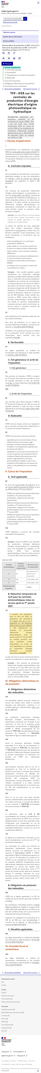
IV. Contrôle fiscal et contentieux (15, 86)
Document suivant (30, 89)
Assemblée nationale (7, 1009)
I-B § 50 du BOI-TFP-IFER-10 (17, 355)
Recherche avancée (10, 22)
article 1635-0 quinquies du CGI (20, 487)
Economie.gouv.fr (6, 1025)
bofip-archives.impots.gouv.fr (10, 1002)
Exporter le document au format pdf (3, 53)
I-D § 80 (16, 337)
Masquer (8, 64)
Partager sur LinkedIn (14, 58)
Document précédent (12, 89)
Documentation (6, 999)
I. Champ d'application (12, 67)
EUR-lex (4, 1022)
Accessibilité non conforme (9, 1061)
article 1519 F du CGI (20, 195)
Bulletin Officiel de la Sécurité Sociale (12, 1012)
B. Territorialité (10, 72)
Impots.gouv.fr (6, 1028)
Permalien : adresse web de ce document (14, 53)
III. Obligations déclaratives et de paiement (18, 83)
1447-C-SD (19, 853)
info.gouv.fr (6, 1052)
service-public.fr (18, 1052)
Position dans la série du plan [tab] (12, 37)
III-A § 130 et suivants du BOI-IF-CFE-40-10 (22, 923)
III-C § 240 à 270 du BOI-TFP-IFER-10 (22, 941)
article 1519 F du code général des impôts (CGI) (22, 150)
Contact (4, 985)
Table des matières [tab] (9, 32)
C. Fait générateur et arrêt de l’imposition (20, 75)
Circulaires (4, 1015)
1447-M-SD (34, 726)
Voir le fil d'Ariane (6, 26)
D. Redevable (10, 78)
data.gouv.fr (21, 1056)
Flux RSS (4, 993)
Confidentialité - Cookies (9, 1064)
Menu (38, 3)
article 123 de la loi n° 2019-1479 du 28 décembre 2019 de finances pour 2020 (21, 623)
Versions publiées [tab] (8, 41)
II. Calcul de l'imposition (11, 81)
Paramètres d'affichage (25, 1064)
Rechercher (25, 19)
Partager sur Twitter (9, 58)
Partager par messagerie (19, 58)
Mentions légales (22, 1061)
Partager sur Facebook (3, 58)
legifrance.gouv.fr (7, 1056)
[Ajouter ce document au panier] (9, 53)
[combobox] (13, 19)
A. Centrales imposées (13, 70)
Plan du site (32, 1061)
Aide (3, 982)
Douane (4, 1019)
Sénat (3, 1031)
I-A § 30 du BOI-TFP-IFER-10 (23, 327)
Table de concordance (8, 996)
